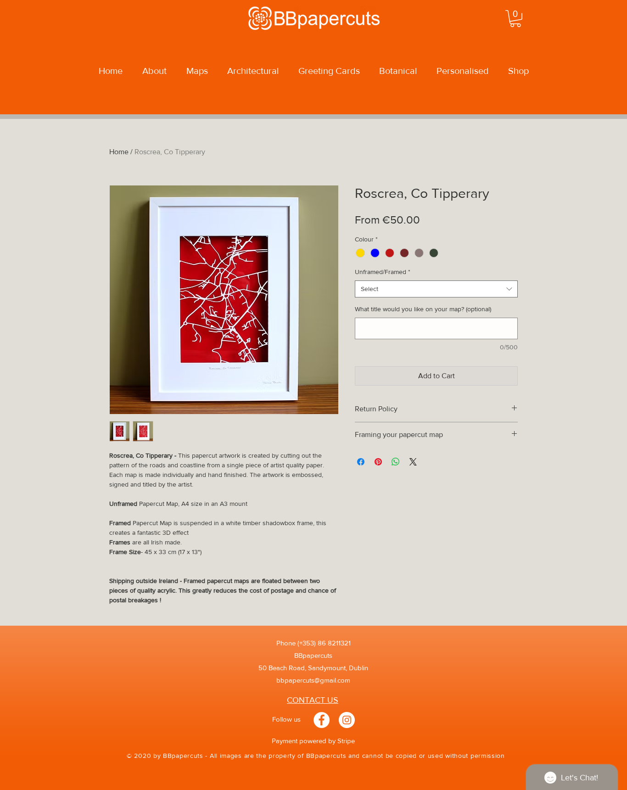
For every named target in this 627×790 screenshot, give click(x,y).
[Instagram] (347, 720)
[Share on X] (413, 461)
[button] (515, 18)
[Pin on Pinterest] (378, 461)
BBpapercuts (313, 655)
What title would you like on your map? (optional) (423, 309)
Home (119, 152)
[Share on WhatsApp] (395, 461)
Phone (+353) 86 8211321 (313, 643)
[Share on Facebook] (360, 461)
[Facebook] (322, 720)
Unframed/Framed (382, 271)
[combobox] (436, 289)
